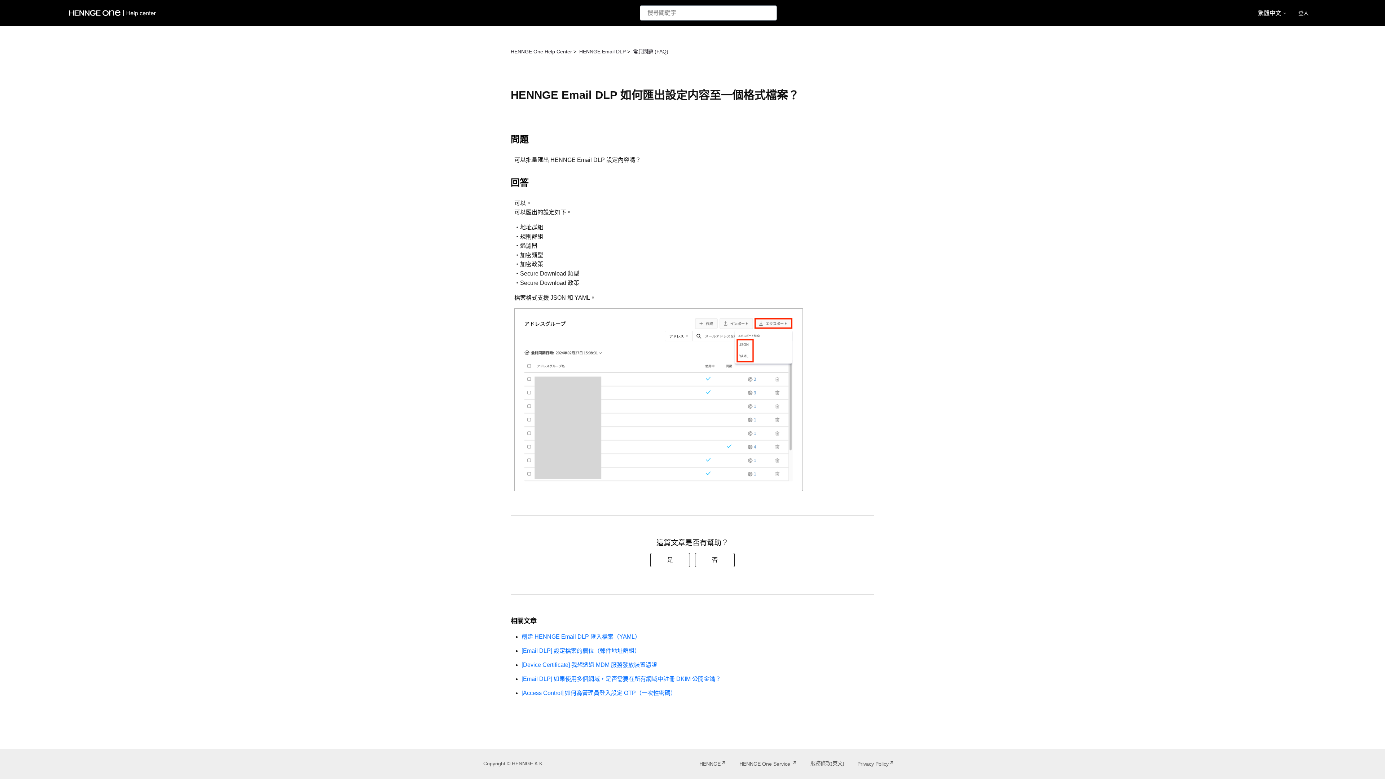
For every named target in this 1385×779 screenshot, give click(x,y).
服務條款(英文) (827, 763)
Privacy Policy (873, 764)
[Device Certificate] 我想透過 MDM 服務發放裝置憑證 (589, 665)
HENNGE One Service (765, 764)
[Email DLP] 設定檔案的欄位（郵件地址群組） (581, 651)
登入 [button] (1303, 13)
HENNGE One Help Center (541, 51)
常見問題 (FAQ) (650, 51)
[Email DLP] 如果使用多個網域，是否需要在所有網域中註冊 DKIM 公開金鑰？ (621, 679)
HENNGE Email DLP (602, 51)
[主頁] (114, 13)
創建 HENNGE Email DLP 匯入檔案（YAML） (581, 637)
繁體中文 (1270, 13)
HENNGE (710, 764)
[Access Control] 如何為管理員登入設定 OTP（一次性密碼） (599, 693)
